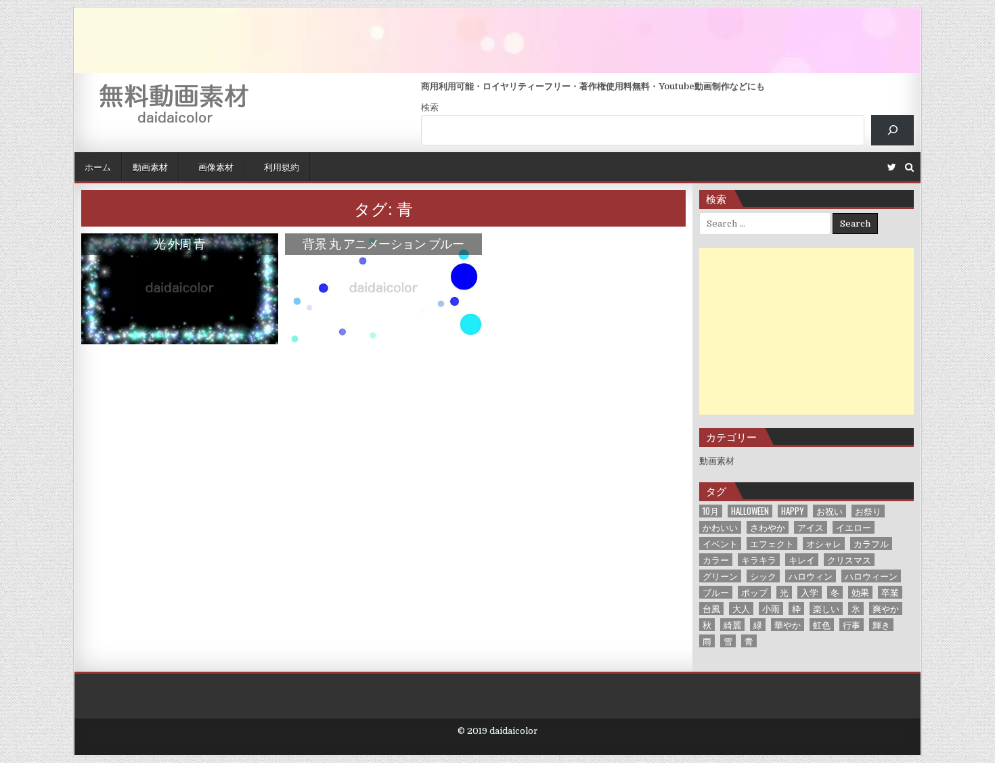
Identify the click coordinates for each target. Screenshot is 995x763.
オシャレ (823, 543)
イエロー (853, 527)
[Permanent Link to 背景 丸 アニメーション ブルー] (383, 288)
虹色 (822, 624)
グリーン (720, 576)
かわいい (720, 527)
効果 (860, 592)
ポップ (754, 592)
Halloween (750, 511)
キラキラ (758, 559)
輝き (881, 624)
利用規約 (280, 166)
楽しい (826, 608)
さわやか (767, 527)
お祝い (829, 511)
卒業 (890, 592)
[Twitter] (891, 167)
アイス (810, 527)
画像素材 (215, 166)
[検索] (892, 130)
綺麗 (732, 624)
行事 (851, 624)
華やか (787, 624)
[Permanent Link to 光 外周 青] (179, 288)
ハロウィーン (871, 576)
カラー (716, 559)
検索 (430, 107)
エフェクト (772, 543)
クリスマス (849, 559)
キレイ (802, 559)
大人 (741, 608)
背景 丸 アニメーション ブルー (383, 243)
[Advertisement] (806, 331)
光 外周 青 (180, 243)
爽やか (885, 608)
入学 (809, 592)
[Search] (909, 167)
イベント (720, 543)
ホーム (98, 166)
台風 (711, 608)
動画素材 (150, 166)
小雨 (771, 608)
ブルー (716, 592)
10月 (711, 511)
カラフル (871, 543)
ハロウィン (811, 576)
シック (763, 576)
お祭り (868, 511)
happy (792, 511)
